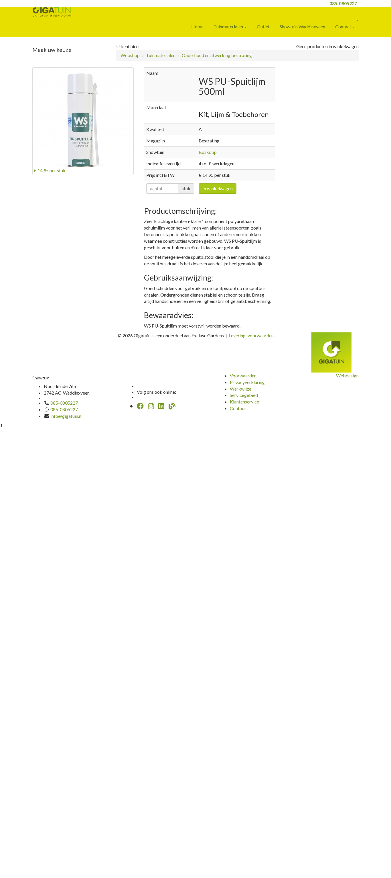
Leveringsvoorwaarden (251, 335)
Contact (343, 26)
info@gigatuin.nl (66, 416)
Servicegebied (244, 395)
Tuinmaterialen (229, 26)
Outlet (263, 26)
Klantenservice (244, 401)
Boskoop (208, 152)
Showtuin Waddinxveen (302, 26)
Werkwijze (240, 388)
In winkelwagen (217, 188)
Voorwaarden (243, 375)
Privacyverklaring (247, 382)
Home (197, 26)
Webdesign (347, 375)
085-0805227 (343, 3)
